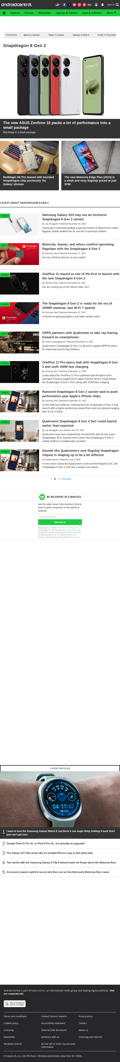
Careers (83, 1023)
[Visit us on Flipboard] (84, 5)
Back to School (32, 34)
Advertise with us (50, 1036)
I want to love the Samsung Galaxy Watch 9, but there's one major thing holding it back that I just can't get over (61, 833)
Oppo (3, 245)
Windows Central (13, 1043)
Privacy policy (86, 1016)
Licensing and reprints (90, 1036)
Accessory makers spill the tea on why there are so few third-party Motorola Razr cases (58, 872)
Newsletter (9, 1036)
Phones (29, 13)
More (110, 13)
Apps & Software (92, 13)
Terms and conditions (15, 1016)
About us (83, 1030)
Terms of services (68, 528)
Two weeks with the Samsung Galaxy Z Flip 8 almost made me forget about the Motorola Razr (61, 862)
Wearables (44, 13)
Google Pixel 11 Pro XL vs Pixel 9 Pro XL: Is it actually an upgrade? (46, 843)
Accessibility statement (53, 1023)
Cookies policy (11, 1023)
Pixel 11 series (56, 34)
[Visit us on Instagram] (79, 5)
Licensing (9, 1030)
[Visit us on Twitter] (69, 5)
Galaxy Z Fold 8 (81, 34)
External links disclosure (54, 1030)
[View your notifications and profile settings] (102, 5)
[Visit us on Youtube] (74, 5)
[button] (113, 4)
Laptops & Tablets (66, 13)
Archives (66, 479)
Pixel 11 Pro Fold (107, 34)
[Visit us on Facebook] (64, 5)
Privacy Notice (71, 530)
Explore (15, 13)
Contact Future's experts (54, 1016)
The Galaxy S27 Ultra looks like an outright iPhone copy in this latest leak (50, 853)
